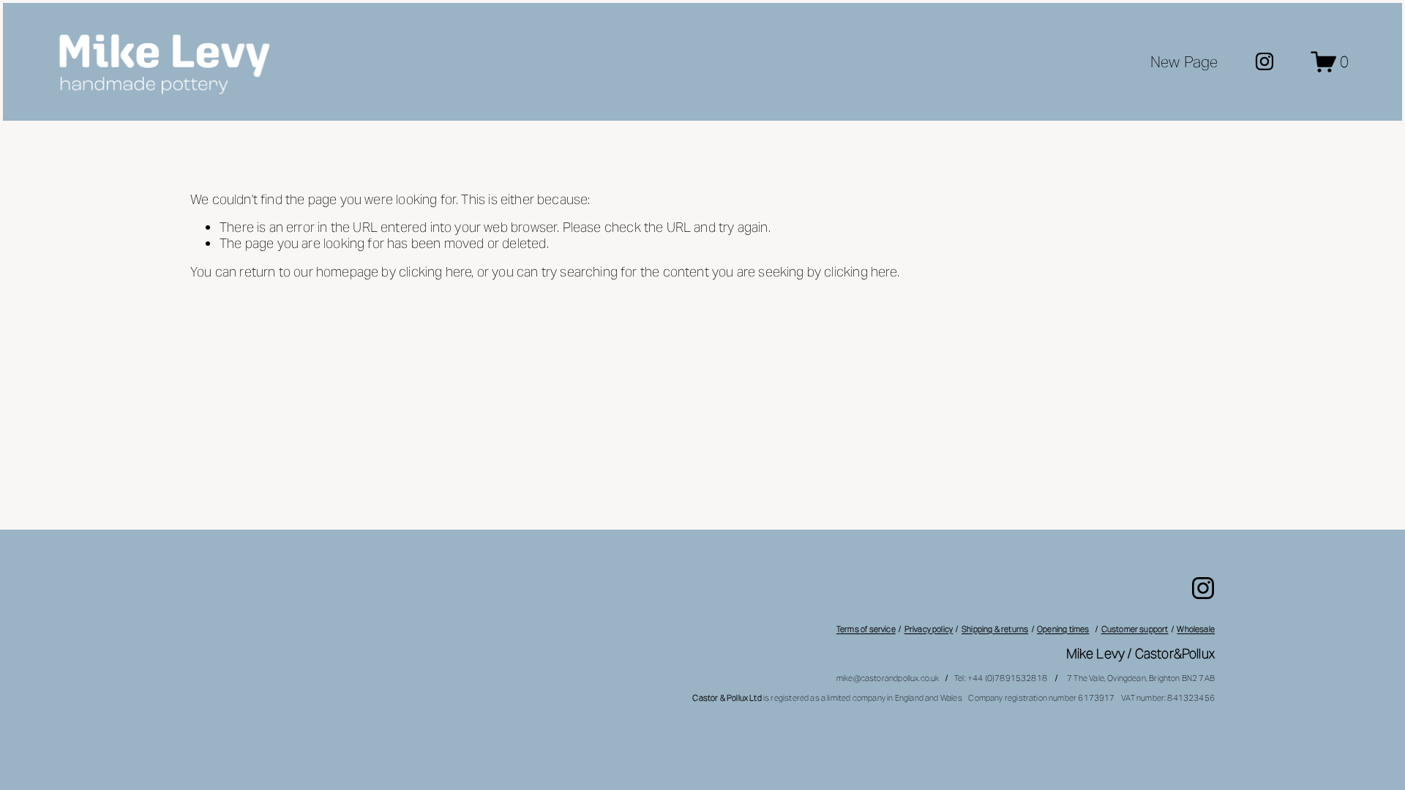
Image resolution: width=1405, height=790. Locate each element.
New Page (1184, 62)
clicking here (435, 271)
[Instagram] (1264, 61)
